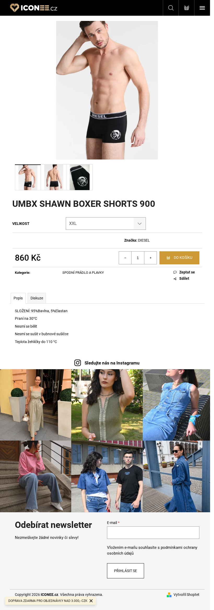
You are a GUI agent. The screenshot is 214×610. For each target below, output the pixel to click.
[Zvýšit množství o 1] (150, 258)
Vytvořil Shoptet (186, 594)
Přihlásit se (125, 571)
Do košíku (183, 257)
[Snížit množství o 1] (125, 258)
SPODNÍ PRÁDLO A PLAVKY (83, 273)
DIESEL (144, 240)
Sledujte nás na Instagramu (112, 363)
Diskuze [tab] (37, 298)
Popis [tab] (18, 298)
